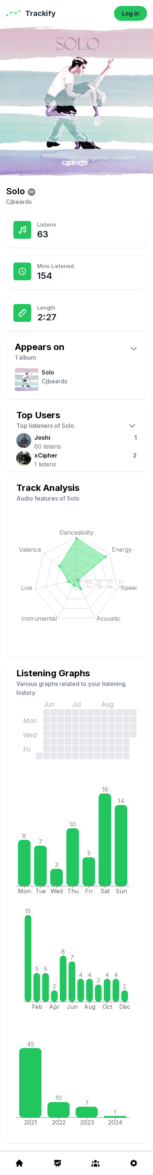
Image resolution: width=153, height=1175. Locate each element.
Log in (130, 13)
